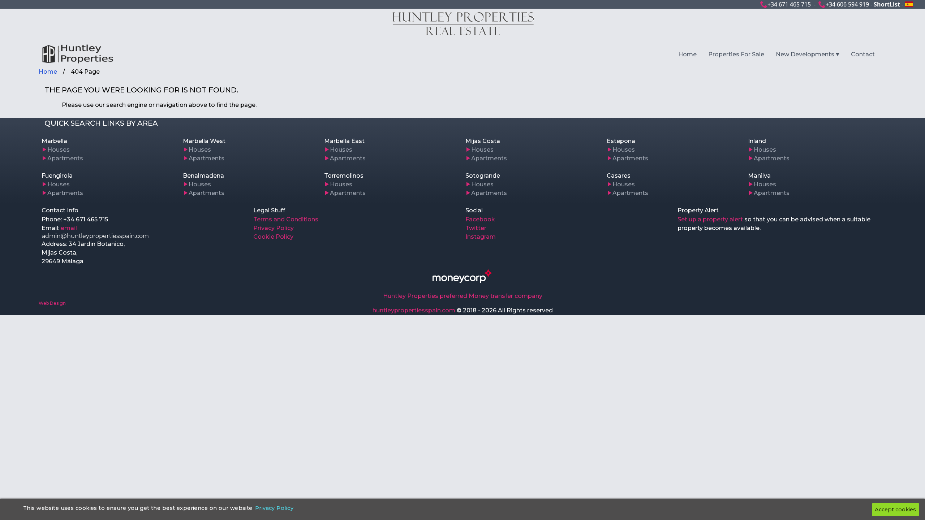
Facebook (480, 219)
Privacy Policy (273, 228)
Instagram (480, 236)
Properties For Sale (736, 54)
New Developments (805, 54)
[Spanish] (909, 4)
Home (687, 54)
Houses (58, 149)
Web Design (52, 303)
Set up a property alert (710, 219)
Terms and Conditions (285, 219)
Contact (863, 54)
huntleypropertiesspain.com (414, 310)
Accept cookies (895, 509)
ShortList (887, 4)
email (69, 228)
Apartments (65, 158)
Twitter (475, 228)
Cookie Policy (273, 236)
